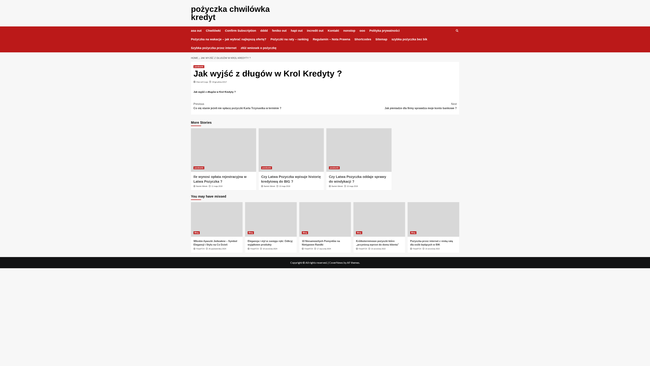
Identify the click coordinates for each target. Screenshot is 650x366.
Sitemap (381, 39)
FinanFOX (200, 249)
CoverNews (336, 262)
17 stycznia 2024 (324, 249)
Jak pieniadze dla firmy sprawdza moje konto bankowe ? (421, 106)
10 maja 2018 (284, 186)
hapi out (297, 30)
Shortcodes (362, 39)
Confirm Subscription (240, 30)
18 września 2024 (270, 249)
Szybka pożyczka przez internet (213, 48)
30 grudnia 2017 (219, 82)
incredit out (315, 30)
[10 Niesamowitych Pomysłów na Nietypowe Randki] (325, 219)
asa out (196, 30)
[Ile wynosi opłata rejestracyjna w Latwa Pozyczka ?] (223, 150)
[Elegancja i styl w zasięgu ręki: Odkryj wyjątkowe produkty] (271, 219)
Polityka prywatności (384, 30)
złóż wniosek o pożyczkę (258, 48)
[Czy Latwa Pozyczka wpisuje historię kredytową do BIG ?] (291, 150)
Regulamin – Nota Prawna (331, 39)
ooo (362, 30)
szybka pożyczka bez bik (409, 39)
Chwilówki (213, 30)
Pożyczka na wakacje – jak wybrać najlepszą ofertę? (228, 39)
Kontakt (333, 30)
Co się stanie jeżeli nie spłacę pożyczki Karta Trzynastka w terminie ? (237, 106)
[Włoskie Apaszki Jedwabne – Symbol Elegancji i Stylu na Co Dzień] (217, 219)
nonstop (349, 30)
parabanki (198, 67)
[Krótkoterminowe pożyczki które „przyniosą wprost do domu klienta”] (379, 219)
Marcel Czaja (202, 82)
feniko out (279, 30)
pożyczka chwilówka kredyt (230, 13)
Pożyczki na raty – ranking (289, 39)
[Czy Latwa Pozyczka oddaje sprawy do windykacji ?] (359, 150)
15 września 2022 (378, 249)
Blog (196, 233)
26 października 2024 (217, 249)
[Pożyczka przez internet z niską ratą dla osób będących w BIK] (433, 219)
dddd (264, 30)
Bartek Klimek (202, 186)
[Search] (457, 31)
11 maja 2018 (216, 186)
